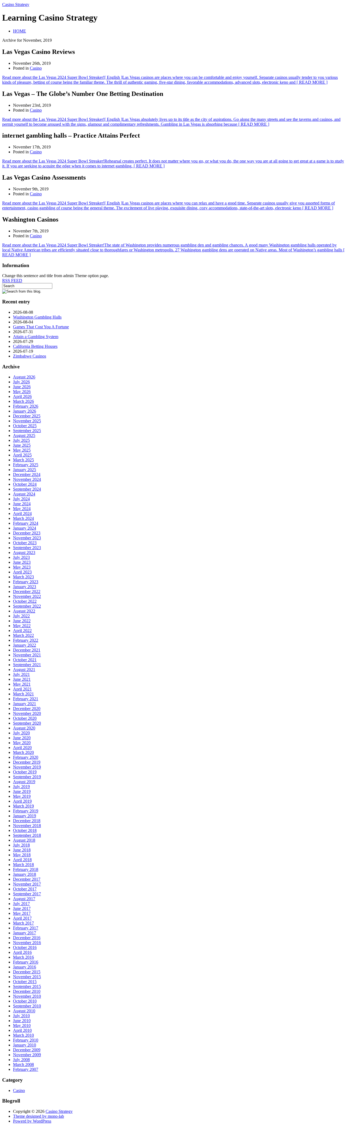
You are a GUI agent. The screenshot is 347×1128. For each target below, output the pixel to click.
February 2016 (25, 962)
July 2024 (21, 499)
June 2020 (22, 737)
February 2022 (25, 640)
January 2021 (24, 703)
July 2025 (21, 440)
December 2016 (26, 937)
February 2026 (25, 406)
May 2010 (22, 1025)
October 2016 (25, 947)
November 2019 (27, 767)
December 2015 (26, 972)
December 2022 (26, 591)
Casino (36, 68)
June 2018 (22, 850)
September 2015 (27, 986)
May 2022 (22, 625)
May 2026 (22, 391)
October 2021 (25, 659)
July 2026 (21, 382)
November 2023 (27, 538)
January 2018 (24, 874)
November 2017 (27, 884)
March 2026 (23, 401)
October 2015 (25, 981)
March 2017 (23, 923)
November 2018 (27, 825)
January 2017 (24, 933)
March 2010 (23, 1035)
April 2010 (22, 1030)
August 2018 (24, 840)
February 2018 (25, 869)
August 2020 (24, 728)
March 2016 (23, 957)
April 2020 (22, 747)
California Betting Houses (35, 346)
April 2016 (22, 952)
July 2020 (21, 733)
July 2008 (21, 1059)
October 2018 (25, 830)
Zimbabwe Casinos (29, 356)
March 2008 (23, 1064)
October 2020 (25, 718)
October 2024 (25, 484)
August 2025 (24, 435)
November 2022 (27, 596)
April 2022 (22, 630)
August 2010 (24, 1011)
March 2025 (23, 460)
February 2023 (25, 581)
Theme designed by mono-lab (38, 1116)
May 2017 (22, 913)
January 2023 (24, 586)
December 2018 (26, 820)
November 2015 (27, 976)
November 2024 (27, 479)
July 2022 (21, 616)
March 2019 (23, 806)
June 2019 (22, 791)
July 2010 (21, 1015)
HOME (19, 31)
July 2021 (21, 674)
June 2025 (22, 445)
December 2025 (26, 416)
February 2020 (25, 757)
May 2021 (22, 684)
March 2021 (23, 694)
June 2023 (22, 562)
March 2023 (23, 577)
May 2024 (22, 508)
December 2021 (26, 650)
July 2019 (21, 786)
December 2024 (26, 474)
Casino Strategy (15, 4)
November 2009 (27, 1054)
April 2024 (22, 513)
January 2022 (24, 645)
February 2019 (25, 811)
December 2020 (26, 708)
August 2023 (24, 552)
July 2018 (21, 845)
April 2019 (22, 801)
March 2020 (23, 752)
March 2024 (23, 518)
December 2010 (26, 991)
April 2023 (22, 572)
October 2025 (25, 425)
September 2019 (27, 776)
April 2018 (22, 859)
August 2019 (24, 781)
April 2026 (22, 396)
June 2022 (22, 620)
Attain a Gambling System (35, 336)
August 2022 (24, 611)
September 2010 (27, 1006)
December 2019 (26, 762)
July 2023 (21, 557)
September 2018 (27, 835)
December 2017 (26, 879)
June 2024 (22, 503)
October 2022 (25, 601)
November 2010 (27, 996)
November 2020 (27, 713)
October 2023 (25, 542)
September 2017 (27, 894)
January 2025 (24, 469)
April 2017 (22, 918)
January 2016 (24, 967)
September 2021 (27, 664)
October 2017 (25, 889)
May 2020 (22, 742)
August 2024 (24, 494)
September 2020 (27, 723)
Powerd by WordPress (32, 1121)
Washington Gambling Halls (37, 317)
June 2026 (22, 386)
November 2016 (27, 942)
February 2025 (25, 464)
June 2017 (22, 908)
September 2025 (27, 430)
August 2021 (24, 669)
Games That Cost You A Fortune (41, 327)
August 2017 (24, 898)
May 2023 (22, 567)
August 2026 (24, 377)
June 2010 (22, 1020)
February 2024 (25, 523)
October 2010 (25, 1001)
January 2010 (24, 1045)
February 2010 (25, 1040)
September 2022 (27, 606)
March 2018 (23, 864)
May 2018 (22, 855)
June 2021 (22, 679)
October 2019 (25, 772)
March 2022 (23, 635)
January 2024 (24, 528)
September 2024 (27, 489)
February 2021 (25, 698)
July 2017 (21, 903)
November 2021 (27, 655)
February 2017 (25, 928)
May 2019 (22, 796)
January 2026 (24, 411)
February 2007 (25, 1069)
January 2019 (24, 815)
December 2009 (26, 1050)
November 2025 (27, 421)
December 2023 (26, 533)
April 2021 (22, 689)
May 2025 (22, 450)
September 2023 (27, 547)
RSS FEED (12, 280)
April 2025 (22, 455)
